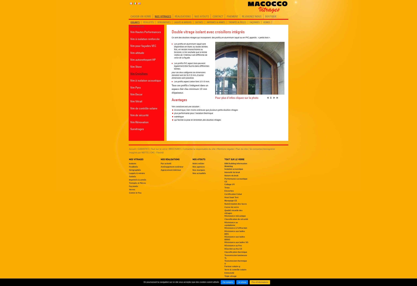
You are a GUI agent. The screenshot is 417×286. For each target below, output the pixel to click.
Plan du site (242, 148)
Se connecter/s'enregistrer (262, 148)
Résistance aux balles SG (236, 242)
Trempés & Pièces (137, 183)
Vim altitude (137, 53)
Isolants (132, 163)
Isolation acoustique (233, 169)
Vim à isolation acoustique (145, 80)
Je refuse (242, 282)
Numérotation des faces (235, 204)
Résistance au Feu (233, 245)
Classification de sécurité (236, 219)
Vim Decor (136, 94)
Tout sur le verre (159, 148)
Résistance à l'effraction (235, 228)
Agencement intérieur (171, 170)
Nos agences (199, 167)
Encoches (229, 191)
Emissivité (229, 273)
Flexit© (160, 152)
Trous (227, 188)
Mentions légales (225, 148)
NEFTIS (145, 152)
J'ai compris (228, 282)
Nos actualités (199, 173)
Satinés (132, 176)
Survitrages (137, 129)
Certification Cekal (233, 194)
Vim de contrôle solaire (143, 108)
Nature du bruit (231, 175)
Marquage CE (230, 201)
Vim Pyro (135, 87)
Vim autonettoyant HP (143, 60)
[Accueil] (268, 7)
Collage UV (229, 184)
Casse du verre (231, 207)
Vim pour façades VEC (143, 46)
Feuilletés (133, 167)
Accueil (132, 148)
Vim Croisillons (139, 74)
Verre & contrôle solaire (235, 270)
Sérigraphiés (135, 170)
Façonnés (133, 186)
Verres (132, 189)
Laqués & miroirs (137, 173)
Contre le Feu (135, 193)
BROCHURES (175, 148)
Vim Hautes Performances (145, 32)
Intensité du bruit (232, 172)
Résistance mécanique (235, 216)
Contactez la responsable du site (199, 148)
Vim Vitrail (136, 101)
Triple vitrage (230, 276)
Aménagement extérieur (172, 167)
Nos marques (199, 170)
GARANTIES (143, 148)
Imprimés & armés (137, 180)
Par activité (166, 163)
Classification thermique (235, 252)
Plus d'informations (260, 282)
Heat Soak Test (231, 197)
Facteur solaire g (232, 266)
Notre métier (198, 163)
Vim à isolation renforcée (145, 39)
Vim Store (136, 67)
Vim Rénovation (139, 122)
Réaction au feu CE (233, 249)
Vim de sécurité (139, 115)
